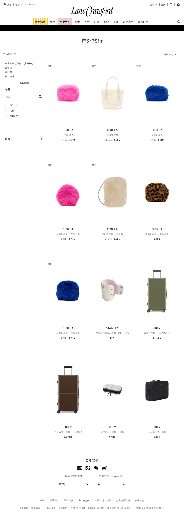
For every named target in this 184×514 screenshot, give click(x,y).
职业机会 (139, 500)
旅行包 (8, 72)
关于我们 (68, 500)
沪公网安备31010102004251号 (149, 508)
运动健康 (10, 76)
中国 (62, 484)
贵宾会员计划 (123, 500)
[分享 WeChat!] (96, 468)
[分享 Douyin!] (88, 468)
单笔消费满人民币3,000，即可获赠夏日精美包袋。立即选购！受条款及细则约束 (92, 28)
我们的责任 (83, 500)
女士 (77, 22)
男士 (86, 22)
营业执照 (63, 508)
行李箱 (8, 67)
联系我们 (54, 500)
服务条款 (24, 508)
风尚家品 (128, 22)
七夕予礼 (65, 22)
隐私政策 (35, 508)
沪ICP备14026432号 (122, 508)
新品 (52, 22)
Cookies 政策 (49, 508)
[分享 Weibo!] (104, 468)
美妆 (116, 22)
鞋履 (96, 22)
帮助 (42, 500)
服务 (109, 500)
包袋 (106, 22)
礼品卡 (98, 500)
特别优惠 (40, 22)
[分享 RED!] (79, 468)
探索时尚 (143, 22)
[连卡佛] (92, 16)
